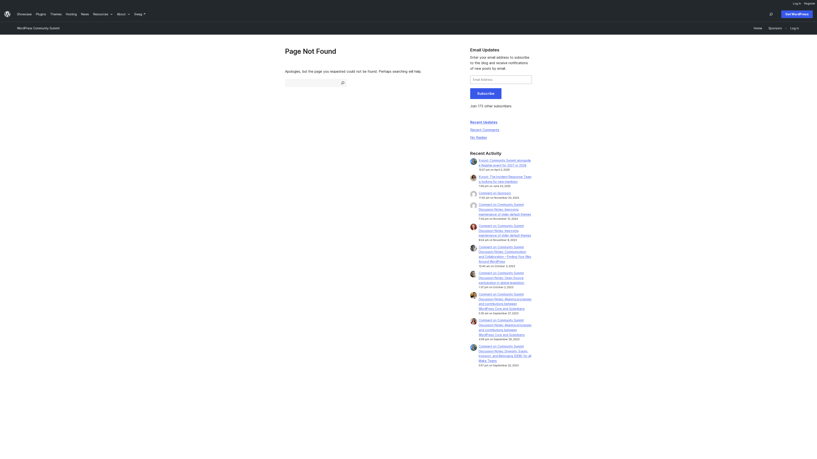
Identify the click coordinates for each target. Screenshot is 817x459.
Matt (652, 405)
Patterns (180, 418)
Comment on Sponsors (495, 193)
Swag (495, 418)
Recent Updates (483, 122)
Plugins (179, 411)
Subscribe (485, 93)
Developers (340, 411)
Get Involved (498, 398)
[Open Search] (771, 14)
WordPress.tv (343, 418)
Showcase (181, 398)
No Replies (478, 137)
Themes (180, 405)
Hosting (22, 411)
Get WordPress (797, 14)
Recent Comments (484, 130)
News (21, 405)
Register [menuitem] (809, 3)
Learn (336, 398)
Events (494, 405)
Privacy (22, 418)
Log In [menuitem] (797, 3)
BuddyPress (657, 418)
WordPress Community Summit (38, 28)
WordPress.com (660, 398)
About (21, 398)
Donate (496, 411)
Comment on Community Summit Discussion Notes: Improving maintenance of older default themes (505, 209)
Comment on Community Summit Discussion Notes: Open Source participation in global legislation (501, 278)
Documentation (342, 405)
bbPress (654, 411)
